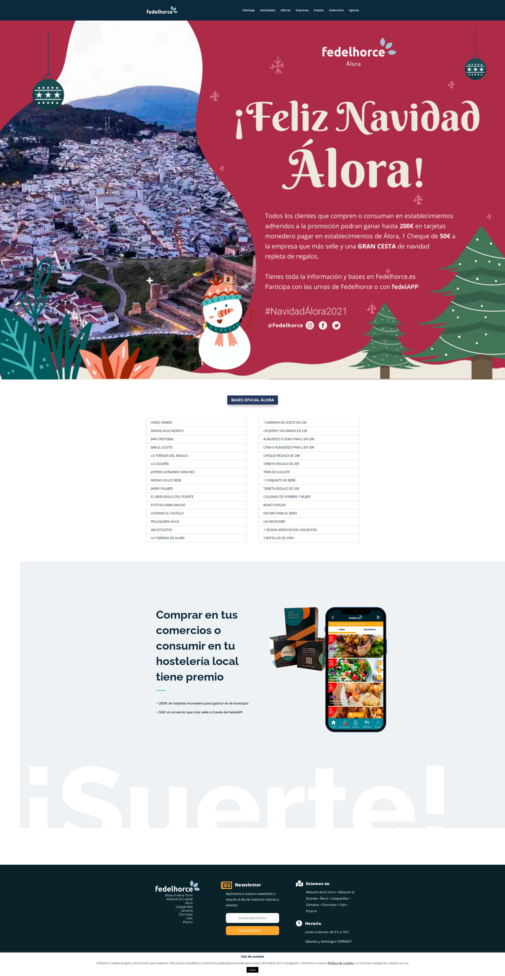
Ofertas (286, 10)
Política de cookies (341, 963)
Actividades (267, 10)
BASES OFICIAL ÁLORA (252, 400)
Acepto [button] (252, 969)
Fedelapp (249, 10)
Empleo (319, 10)
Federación (336, 10)
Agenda (354, 10)
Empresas (302, 10)
